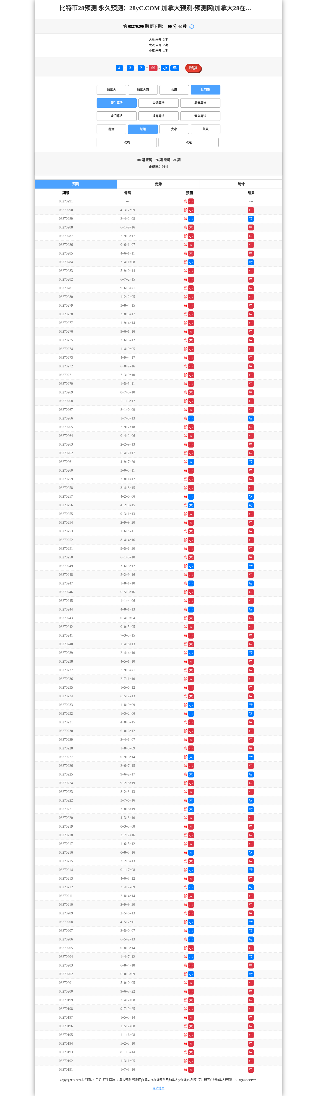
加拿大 (111, 90)
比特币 (205, 90)
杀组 (143, 129)
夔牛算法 (117, 103)
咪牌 (193, 68)
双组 (189, 142)
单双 (206, 129)
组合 (111, 129)
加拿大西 (143, 90)
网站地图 (158, 1088)
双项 (127, 142)
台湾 (174, 90)
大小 (174, 129)
